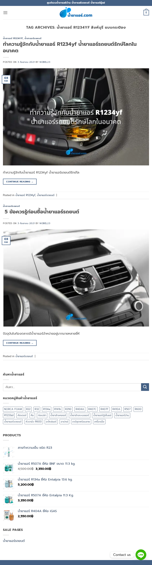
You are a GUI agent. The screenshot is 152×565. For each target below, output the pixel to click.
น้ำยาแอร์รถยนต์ (33, 38)
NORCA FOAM (13, 409)
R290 (68, 409)
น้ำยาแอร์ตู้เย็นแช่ (102, 415)
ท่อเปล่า (42, 415)
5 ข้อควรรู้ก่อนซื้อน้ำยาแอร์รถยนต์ (41, 212)
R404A (80, 409)
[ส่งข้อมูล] (145, 387)
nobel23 (45, 62)
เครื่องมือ (99, 421)
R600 (138, 409)
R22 (28, 409)
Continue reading (19, 181)
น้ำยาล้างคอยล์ (58, 415)
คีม (32, 415)
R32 (37, 409)
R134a (46, 409)
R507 (127, 409)
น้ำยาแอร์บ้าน (122, 415)
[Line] (141, 554)
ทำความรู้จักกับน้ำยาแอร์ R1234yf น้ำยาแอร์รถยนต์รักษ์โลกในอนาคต (70, 47)
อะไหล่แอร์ (51, 421)
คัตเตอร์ (22, 415)
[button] (5, 12)
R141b (57, 409)
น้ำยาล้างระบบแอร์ (79, 415)
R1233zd (8, 415)
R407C (92, 409)
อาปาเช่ (64, 421)
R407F (104, 409)
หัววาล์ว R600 (34, 421)
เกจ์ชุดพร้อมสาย (81, 421)
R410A (116, 409)
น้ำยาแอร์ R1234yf (13, 38)
